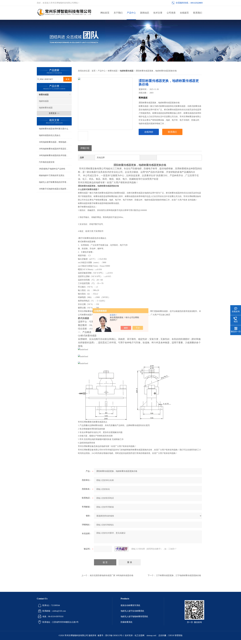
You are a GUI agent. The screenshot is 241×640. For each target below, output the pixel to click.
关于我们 (118, 13)
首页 (94, 71)
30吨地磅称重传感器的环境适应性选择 (55, 149)
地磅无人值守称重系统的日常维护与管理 (55, 182)
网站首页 (104, 13)
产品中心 (131, 13)
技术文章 (157, 13)
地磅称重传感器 (46, 108)
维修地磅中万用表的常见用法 (51, 175)
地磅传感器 (44, 101)
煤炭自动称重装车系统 (130, 605)
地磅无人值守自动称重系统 (132, 611)
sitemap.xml (151, 635)
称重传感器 (44, 95)
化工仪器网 (139, 635)
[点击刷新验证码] (121, 549)
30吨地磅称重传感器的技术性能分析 (54, 155)
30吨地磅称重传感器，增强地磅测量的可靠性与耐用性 (55, 142)
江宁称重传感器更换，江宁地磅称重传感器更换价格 (178, 575)
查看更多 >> (54, 113)
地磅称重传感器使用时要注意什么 (53, 129)
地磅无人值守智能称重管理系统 (134, 616)
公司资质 (171, 13)
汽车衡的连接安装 (47, 162)
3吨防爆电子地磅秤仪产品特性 (52, 169)
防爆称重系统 (126, 622)
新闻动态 (144, 13)
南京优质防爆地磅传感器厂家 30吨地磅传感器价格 (111, 575)
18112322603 (196, 3)
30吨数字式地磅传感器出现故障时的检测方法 (55, 189)
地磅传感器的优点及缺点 (49, 135)
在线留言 (184, 13)
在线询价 (148, 132)
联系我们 (197, 13)
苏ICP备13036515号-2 (114, 635)
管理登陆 (178, 635)
